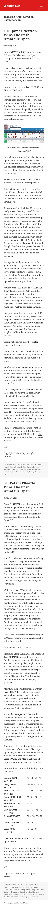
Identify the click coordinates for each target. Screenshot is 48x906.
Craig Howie (25, 889)
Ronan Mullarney (27, 472)
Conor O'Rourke (14, 889)
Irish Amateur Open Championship (22, 468)
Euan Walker (31, 467)
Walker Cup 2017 (26, 885)
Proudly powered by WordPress (16, 903)
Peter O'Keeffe (27, 894)
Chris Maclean (16, 887)
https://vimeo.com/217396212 (17, 647)
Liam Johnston (15, 894)
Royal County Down (11, 897)
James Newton (32, 469)
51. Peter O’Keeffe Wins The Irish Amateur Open (19, 487)
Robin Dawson (38, 894)
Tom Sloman (34, 897)
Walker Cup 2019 (26, 465)
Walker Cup (12, 6)
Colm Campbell (27, 887)
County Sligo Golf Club (18, 467)
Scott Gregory (24, 897)
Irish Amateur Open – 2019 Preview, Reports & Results (23, 437)
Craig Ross (35, 889)
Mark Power (16, 472)
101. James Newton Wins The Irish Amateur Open (20, 35)
